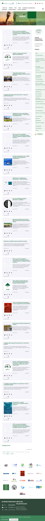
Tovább (26, 42)
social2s (8, 68)
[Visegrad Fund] (31, 487)
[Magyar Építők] (14, 473)
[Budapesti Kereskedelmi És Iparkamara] (6, 465)
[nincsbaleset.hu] (39, 134)
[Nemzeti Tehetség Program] (39, 473)
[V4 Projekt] (22, 487)
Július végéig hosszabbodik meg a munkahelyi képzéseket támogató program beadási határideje (20, 281)
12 (25, 452)
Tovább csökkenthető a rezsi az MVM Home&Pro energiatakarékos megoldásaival (21, 157)
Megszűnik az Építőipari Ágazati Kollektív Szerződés (15, 241)
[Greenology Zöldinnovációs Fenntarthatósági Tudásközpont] (22, 465)
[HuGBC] (31, 465)
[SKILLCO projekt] (14, 480)
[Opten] (6, 480)
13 (28, 452)
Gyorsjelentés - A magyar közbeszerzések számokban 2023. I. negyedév (20, 403)
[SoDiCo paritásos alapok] (22, 480)
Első (4, 452)
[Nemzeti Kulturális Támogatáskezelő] (31, 473)
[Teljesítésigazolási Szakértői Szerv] (6, 487)
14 (3, 453)
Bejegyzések (6, 445)
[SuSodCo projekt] (31, 480)
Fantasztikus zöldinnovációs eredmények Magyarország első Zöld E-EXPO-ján (21, 74)
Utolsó (11, 453)
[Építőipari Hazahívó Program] (39, 31)
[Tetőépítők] (14, 487)
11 (23, 452)
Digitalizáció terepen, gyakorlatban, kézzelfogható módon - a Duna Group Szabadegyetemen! (21, 114)
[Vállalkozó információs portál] (39, 487)
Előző (8, 452)
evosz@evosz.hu (12, 507)
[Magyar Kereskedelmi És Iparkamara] (39, 465)
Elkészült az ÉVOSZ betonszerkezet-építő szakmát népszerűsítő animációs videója (21, 220)
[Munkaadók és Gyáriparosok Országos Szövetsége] (22, 473)
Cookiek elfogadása (14, 519)
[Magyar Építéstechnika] (6, 473)
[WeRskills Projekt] (22, 494)
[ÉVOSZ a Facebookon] (16, 3)
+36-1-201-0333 (11, 509)
